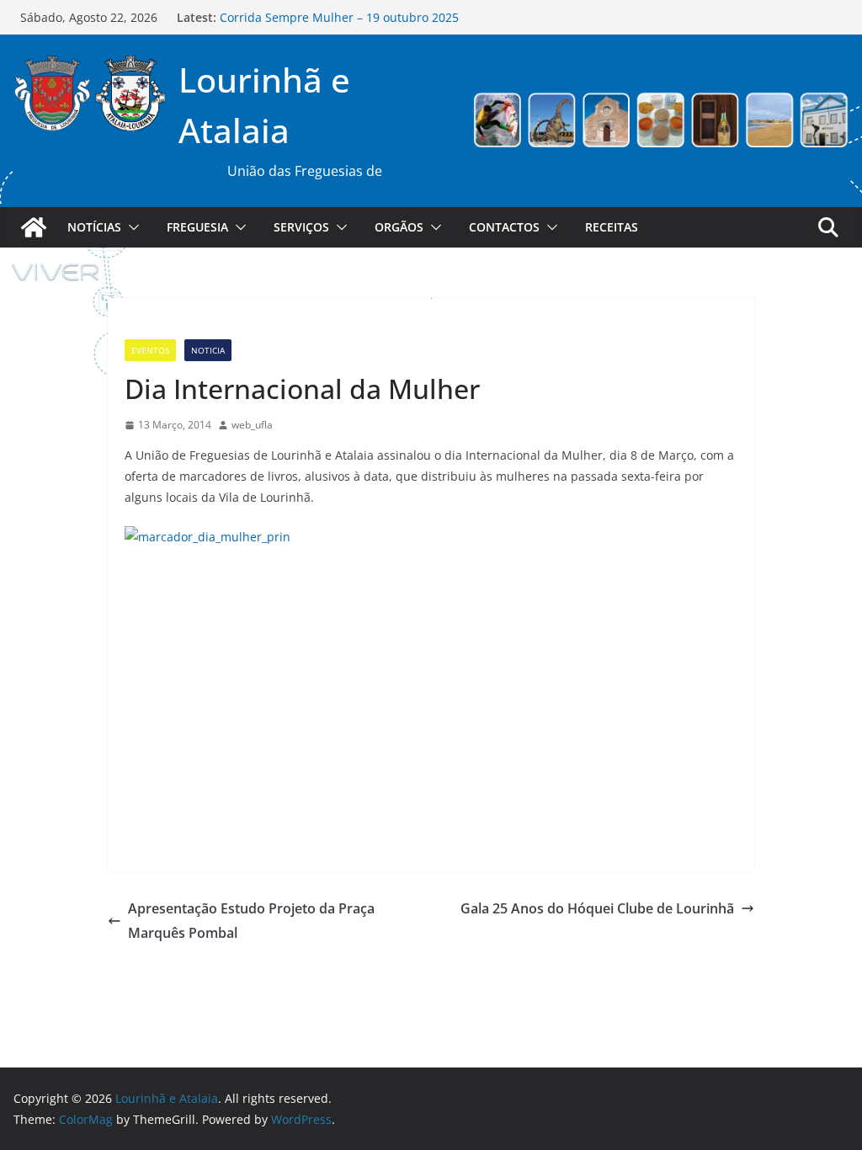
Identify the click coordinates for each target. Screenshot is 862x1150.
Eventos (150, 350)
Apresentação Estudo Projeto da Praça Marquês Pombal (251, 920)
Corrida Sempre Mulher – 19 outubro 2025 (339, 20)
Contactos (504, 227)
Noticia (208, 350)
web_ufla (252, 425)
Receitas (611, 227)
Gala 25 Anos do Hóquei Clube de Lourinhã (597, 908)
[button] (130, 227)
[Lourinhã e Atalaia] (33, 227)
